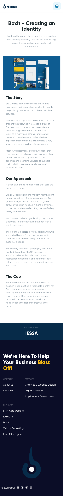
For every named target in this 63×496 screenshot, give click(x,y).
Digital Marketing (34, 391)
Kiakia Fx (8, 417)
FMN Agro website (13, 411)
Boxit (6, 422)
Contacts (8, 391)
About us (8, 385)
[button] (57, 6)
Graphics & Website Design (40, 385)
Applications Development (40, 396)
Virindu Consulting (13, 428)
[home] (9, 6)
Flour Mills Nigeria (13, 434)
